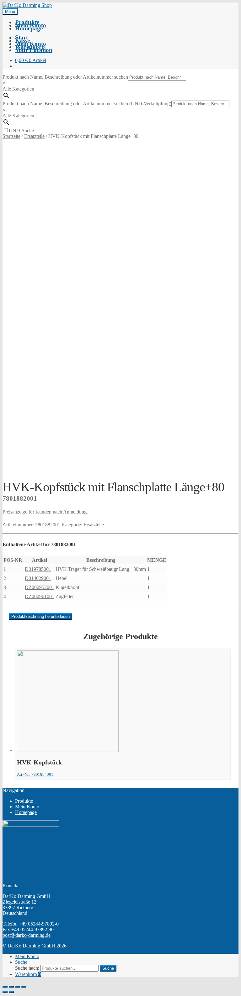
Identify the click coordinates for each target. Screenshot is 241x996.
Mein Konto (27, 806)
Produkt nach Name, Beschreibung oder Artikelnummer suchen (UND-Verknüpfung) (87, 103)
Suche (21, 962)
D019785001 (38, 569)
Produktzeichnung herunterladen (40, 616)
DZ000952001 (39, 587)
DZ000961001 (39, 596)
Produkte (24, 801)
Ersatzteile (34, 136)
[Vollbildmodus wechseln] (17, 987)
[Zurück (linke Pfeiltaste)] (5, 992)
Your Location (33, 50)
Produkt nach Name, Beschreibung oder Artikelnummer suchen (65, 77)
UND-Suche (21, 130)
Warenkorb (28, 974)
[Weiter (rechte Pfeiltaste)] (11, 992)
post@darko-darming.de (27, 935)
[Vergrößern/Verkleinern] (23, 987)
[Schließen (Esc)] (5, 987)
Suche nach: (27, 968)
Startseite (11, 136)
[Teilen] (11, 987)
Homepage (29, 28)
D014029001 (38, 578)
